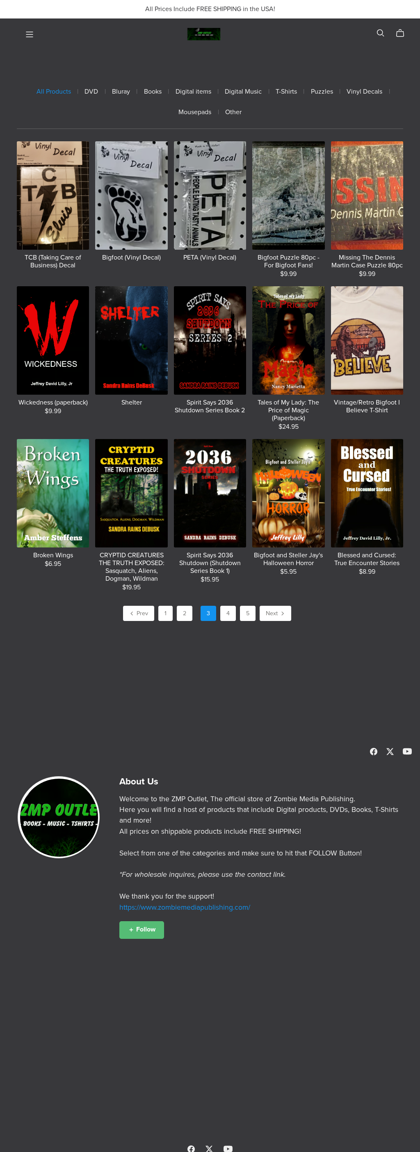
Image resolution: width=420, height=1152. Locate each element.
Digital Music (243, 92)
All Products (54, 92)
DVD (91, 92)
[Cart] (403, 33)
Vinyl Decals (364, 92)
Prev (141, 613)
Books (153, 92)
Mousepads (194, 112)
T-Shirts (286, 92)
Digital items (193, 92)
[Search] (380, 33)
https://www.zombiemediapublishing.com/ (184, 907)
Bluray (121, 92)
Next (272, 613)
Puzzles (322, 92)
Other (233, 112)
